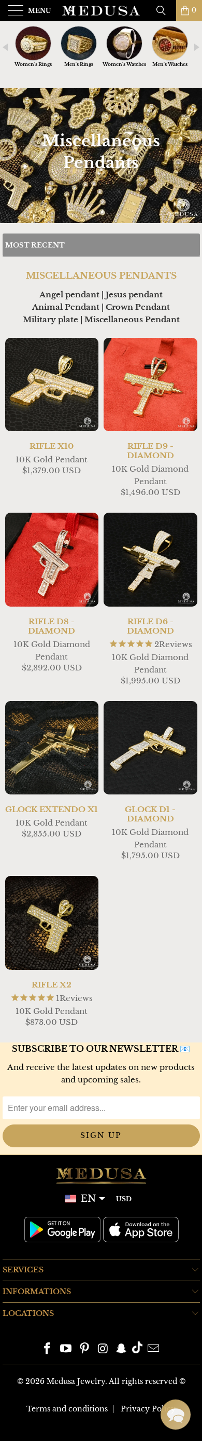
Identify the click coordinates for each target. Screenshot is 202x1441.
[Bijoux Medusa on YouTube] (66, 1349)
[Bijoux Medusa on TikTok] (137, 1349)
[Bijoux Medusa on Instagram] (103, 1349)
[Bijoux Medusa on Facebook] (47, 1349)
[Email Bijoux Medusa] (153, 1349)
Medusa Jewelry (76, 1381)
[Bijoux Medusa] (101, 10)
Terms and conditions (67, 1408)
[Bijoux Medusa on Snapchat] (121, 1349)
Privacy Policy (148, 1408)
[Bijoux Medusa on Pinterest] (84, 1349)
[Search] (164, 10)
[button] (176, 1414)
